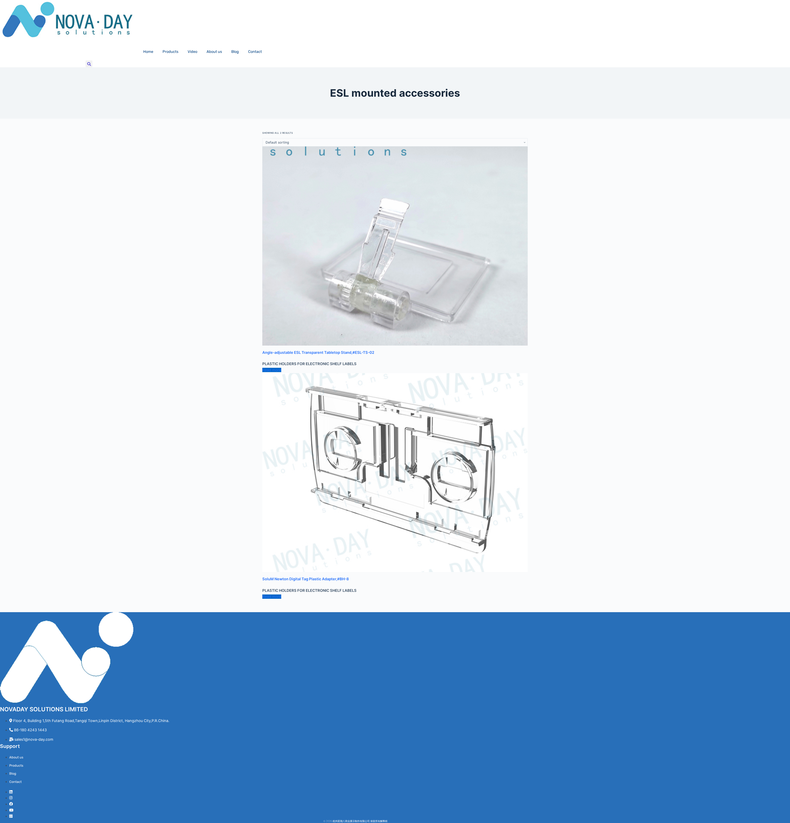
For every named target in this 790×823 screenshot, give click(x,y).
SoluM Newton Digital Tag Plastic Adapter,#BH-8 (305, 579)
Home (148, 51)
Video (192, 51)
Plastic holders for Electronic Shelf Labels (309, 364)
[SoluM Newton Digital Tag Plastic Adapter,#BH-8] (395, 472)
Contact (255, 51)
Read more (271, 370)
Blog (235, 51)
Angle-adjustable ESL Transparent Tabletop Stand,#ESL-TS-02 (318, 352)
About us (214, 51)
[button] (89, 63)
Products (170, 51)
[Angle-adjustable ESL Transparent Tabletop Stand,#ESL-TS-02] (395, 246)
